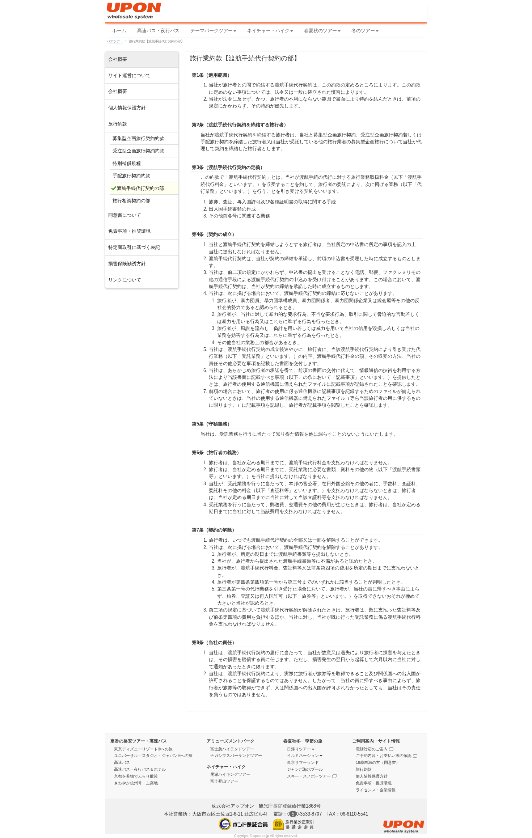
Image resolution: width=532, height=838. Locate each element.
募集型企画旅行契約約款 (138, 138)
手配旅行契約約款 (131, 175)
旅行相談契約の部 (131, 200)
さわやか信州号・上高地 (136, 783)
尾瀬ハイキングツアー (230, 774)
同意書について (124, 215)
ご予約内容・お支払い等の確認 (383, 755)
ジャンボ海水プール (305, 769)
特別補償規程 (127, 163)
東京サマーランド (303, 762)
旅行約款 (117, 124)
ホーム (119, 30)
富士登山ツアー (224, 781)
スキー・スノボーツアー (309, 776)
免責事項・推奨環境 (129, 231)
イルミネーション (303, 755)
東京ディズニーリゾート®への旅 (143, 749)
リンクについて (124, 280)
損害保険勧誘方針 (127, 263)
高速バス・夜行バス (158, 30)
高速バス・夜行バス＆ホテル (140, 769)
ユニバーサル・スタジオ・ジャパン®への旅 (153, 755)
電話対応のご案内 (372, 749)
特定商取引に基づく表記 (134, 247)
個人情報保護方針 (127, 107)
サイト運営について (129, 75)
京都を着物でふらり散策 (136, 776)
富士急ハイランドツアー (232, 749)
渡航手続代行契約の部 (140, 188)
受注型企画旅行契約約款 (138, 150)
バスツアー (115, 41)
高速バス (122, 762)
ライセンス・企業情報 (376, 790)
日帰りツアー (299, 749)
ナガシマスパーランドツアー (236, 755)
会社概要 (117, 91)
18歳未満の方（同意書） (378, 762)
